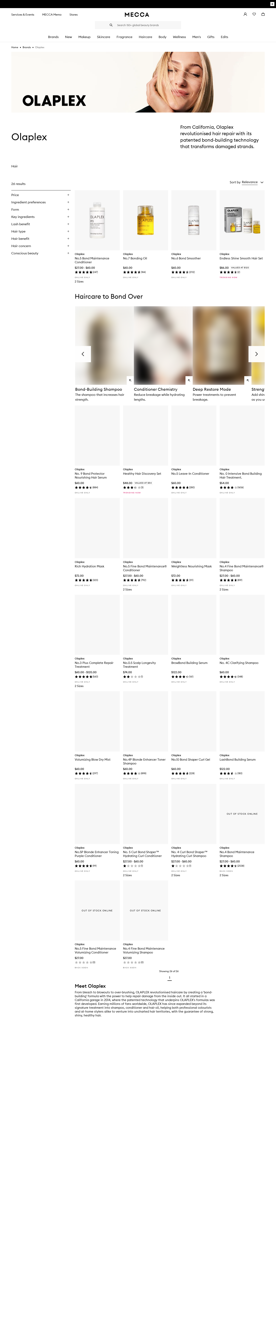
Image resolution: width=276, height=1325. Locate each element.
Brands (27, 47)
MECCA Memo (51, 14)
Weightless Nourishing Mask (191, 566)
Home (14, 47)
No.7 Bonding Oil (135, 258)
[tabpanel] (138, 580)
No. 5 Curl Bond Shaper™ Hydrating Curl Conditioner (142, 854)
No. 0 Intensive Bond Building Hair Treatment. (241, 475)
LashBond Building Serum (238, 759)
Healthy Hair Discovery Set (142, 474)
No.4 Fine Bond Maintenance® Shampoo (241, 568)
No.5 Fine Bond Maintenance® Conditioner (145, 568)
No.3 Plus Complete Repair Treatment (94, 665)
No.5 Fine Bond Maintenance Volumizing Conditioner (95, 950)
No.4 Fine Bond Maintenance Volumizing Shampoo (144, 950)
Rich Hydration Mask (89, 566)
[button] (253, 182)
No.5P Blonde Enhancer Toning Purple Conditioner (97, 854)
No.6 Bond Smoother (186, 258)
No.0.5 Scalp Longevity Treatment (139, 665)
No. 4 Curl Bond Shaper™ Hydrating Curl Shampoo (189, 854)
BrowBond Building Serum (189, 663)
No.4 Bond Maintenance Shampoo (237, 854)
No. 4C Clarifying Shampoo (239, 663)
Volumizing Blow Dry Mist (93, 759)
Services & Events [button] (22, 14)
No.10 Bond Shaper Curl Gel (190, 759)
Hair (14, 166)
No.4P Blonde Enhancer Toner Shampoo (144, 761)
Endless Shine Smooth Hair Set (241, 258)
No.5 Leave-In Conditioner (190, 474)
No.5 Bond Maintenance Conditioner (92, 260)
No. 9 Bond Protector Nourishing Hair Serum (91, 475)
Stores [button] (74, 14)
